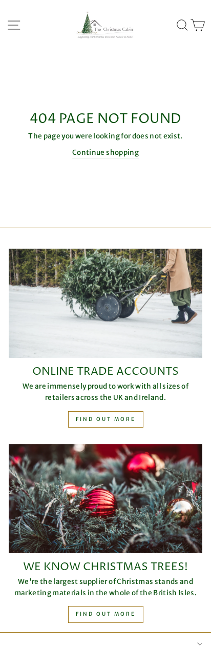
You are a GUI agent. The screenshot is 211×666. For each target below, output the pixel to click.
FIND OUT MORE (106, 614)
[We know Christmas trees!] (105, 498)
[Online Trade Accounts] (105, 303)
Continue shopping (105, 152)
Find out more (106, 419)
